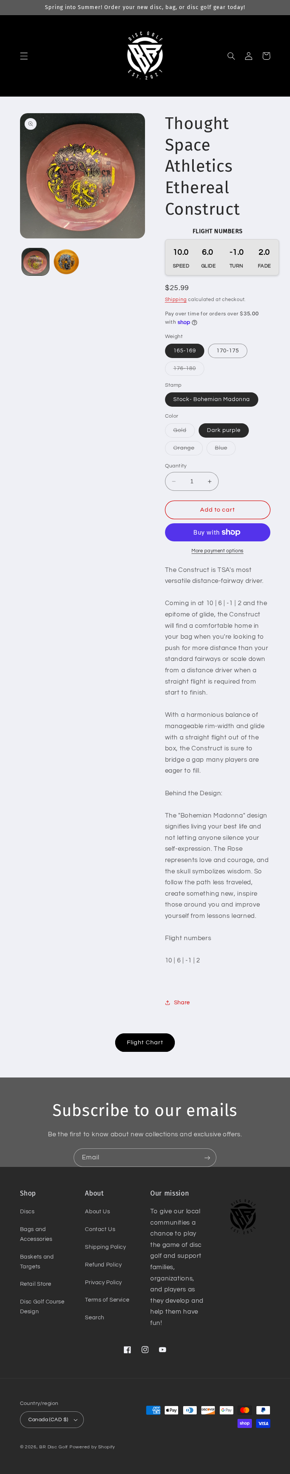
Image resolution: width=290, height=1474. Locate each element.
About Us (97, 1211)
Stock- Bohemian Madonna (211, 399)
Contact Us (100, 1229)
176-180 (188, 370)
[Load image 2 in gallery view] (66, 261)
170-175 (227, 351)
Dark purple (224, 430)
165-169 (184, 351)
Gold (184, 432)
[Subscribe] (207, 1157)
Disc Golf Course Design (42, 1306)
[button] (23, 56)
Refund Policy (103, 1265)
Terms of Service (107, 1300)
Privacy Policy (103, 1282)
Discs (27, 1211)
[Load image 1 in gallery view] (35, 261)
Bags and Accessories (36, 1234)
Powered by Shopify (92, 1447)
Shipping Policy (105, 1247)
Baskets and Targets (37, 1262)
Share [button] (182, 1002)
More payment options (217, 551)
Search (94, 1317)
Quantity (176, 466)
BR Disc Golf (53, 1447)
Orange (188, 450)
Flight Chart (145, 1042)
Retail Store (36, 1284)
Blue (225, 450)
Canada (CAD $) (48, 1419)
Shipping (176, 299)
